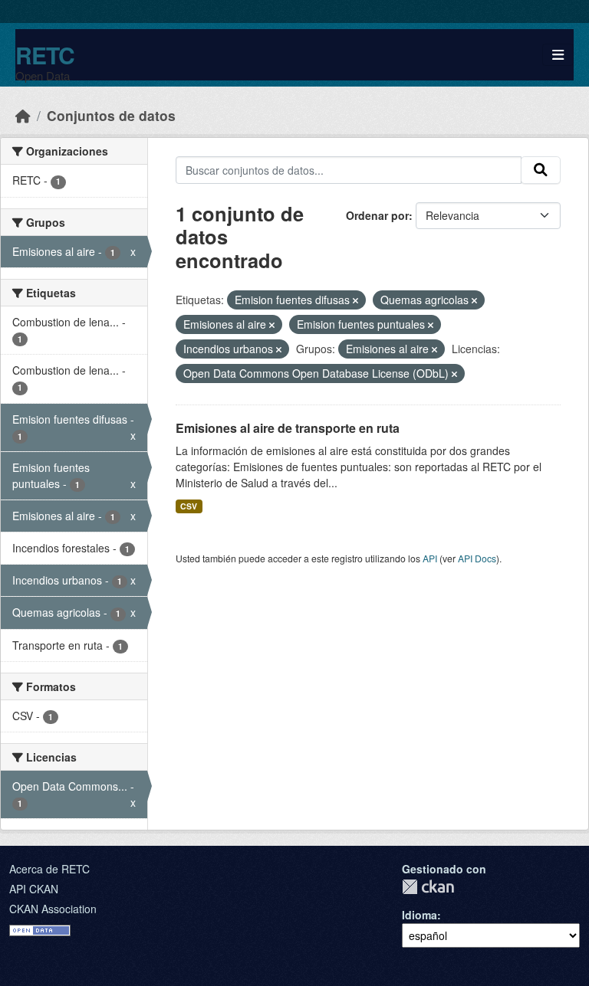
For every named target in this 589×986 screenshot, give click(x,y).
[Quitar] (355, 300)
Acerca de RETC (49, 868)
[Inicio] (23, 115)
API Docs (477, 558)
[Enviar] (541, 170)
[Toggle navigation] (558, 55)
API (430, 558)
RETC (44, 54)
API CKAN (33, 888)
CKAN (428, 887)
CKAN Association (53, 908)
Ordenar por (377, 215)
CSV (188, 506)
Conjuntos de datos (111, 115)
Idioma (419, 914)
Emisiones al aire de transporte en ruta (288, 428)
